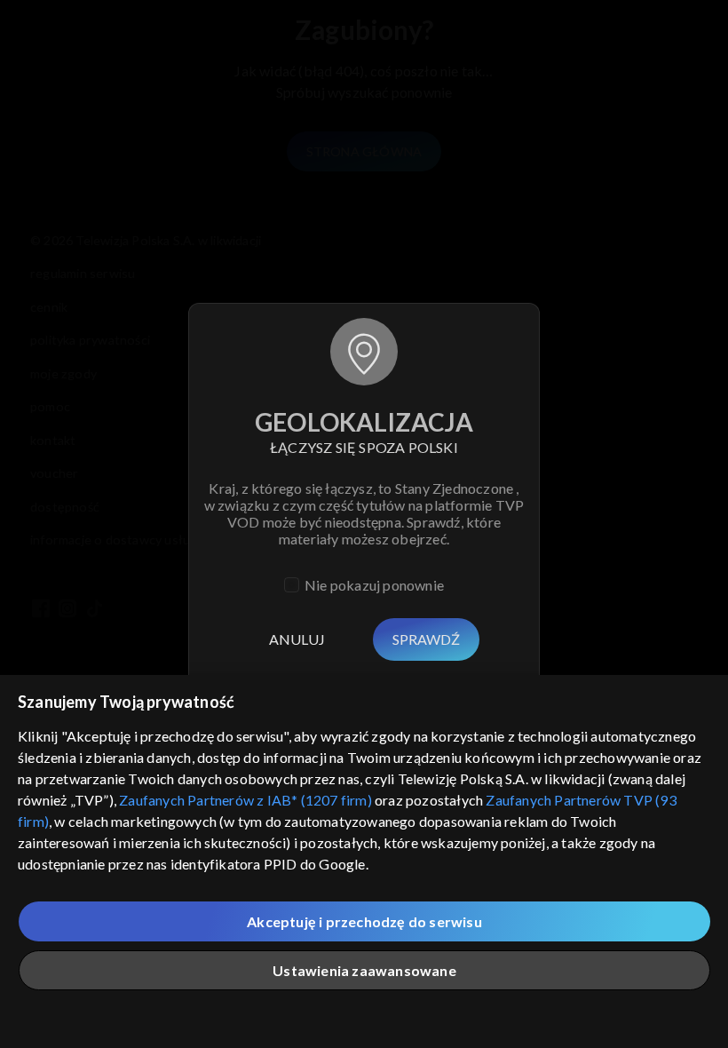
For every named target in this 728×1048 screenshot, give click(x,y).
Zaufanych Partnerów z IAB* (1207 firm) (245, 799)
